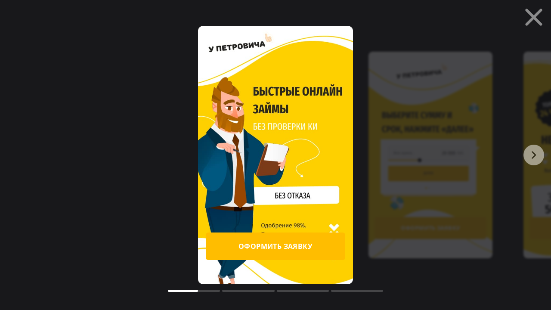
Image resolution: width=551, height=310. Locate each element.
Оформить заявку (275, 246)
